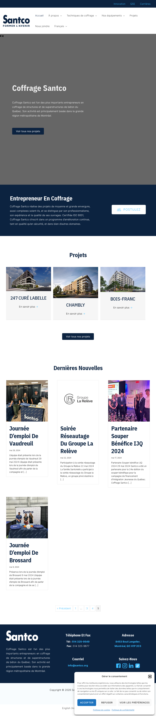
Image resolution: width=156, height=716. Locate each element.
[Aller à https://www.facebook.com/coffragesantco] (118, 666)
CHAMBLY (75, 305)
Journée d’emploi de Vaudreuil (23, 436)
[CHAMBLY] (75, 282)
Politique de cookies (101, 710)
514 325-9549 (81, 641)
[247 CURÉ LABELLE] (28, 278)
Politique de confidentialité (123, 710)
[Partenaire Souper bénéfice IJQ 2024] (129, 400)
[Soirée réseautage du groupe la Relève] (78, 400)
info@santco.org (78, 665)
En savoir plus (28, 306)
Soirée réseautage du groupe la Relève (76, 440)
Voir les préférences (135, 702)
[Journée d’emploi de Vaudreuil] (27, 400)
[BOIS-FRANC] (122, 279)
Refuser (107, 702)
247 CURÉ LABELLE (28, 298)
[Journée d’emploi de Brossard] (27, 517)
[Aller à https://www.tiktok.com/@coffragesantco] (137, 665)
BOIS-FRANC (122, 299)
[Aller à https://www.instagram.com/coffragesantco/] (124, 666)
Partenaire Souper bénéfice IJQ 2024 (127, 440)
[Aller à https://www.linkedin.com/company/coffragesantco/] (131, 666)
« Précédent (64, 608)
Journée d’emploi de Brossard (23, 552)
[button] (149, 676)
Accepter (87, 702)
